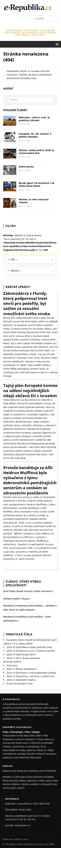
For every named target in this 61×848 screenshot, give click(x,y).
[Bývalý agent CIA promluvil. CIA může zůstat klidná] (9, 189)
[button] (56, 44)
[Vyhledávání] (45, 18)
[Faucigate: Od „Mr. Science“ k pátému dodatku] (9, 140)
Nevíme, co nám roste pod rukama (33, 201)
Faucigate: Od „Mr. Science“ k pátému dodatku (35, 135)
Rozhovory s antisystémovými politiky (31, 672)
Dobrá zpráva (26, 166)
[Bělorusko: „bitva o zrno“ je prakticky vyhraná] (9, 123)
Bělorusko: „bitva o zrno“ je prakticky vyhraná (34, 119)
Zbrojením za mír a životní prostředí (31, 650)
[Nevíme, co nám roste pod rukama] (9, 205)
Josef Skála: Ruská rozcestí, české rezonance (27, 591)
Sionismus (12, 665)
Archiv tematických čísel (20, 683)
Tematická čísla (19, 634)
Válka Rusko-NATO (21, 654)
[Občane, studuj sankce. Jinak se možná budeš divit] (9, 156)
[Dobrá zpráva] (9, 173)
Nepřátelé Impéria (21, 679)
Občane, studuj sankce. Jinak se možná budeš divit (36, 152)
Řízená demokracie (21, 668)
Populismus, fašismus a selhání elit (30, 676)
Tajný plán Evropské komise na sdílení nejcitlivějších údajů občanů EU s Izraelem (30, 390)
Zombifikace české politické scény (29, 647)
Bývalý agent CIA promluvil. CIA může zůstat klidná (36, 184)
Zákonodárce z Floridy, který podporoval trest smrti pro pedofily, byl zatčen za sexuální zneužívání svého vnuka (26, 303)
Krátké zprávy (18, 287)
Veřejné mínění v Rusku (16, 598)
